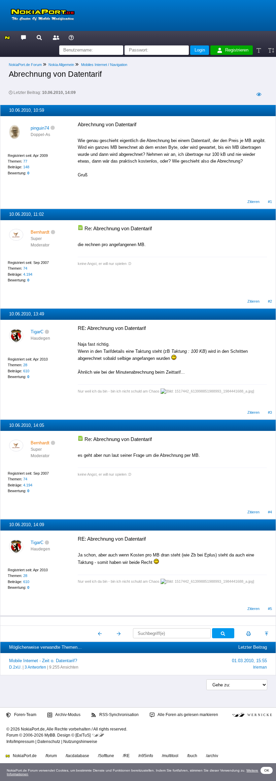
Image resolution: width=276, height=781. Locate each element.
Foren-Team (24, 715)
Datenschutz (48, 742)
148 (26, 167)
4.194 (27, 274)
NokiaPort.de (24, 756)
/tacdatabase (77, 756)
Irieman (260, 667)
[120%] (271, 50)
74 (25, 268)
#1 (270, 202)
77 (25, 161)
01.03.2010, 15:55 (249, 660)
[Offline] (52, 128)
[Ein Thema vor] (118, 633)
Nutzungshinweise (80, 742)
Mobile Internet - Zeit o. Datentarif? (43, 660)
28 (25, 365)
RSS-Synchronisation (118, 715)
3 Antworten (35, 667)
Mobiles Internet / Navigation (104, 65)
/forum (51, 756)
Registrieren (236, 50)
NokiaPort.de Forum (25, 65)
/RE (126, 756)
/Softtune (106, 756)
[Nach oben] (267, 633)
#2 (270, 301)
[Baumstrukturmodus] (258, 94)
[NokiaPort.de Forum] (23, 37)
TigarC (37, 331)
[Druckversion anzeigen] (248, 633)
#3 (270, 412)
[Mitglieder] (55, 37)
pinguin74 (40, 128)
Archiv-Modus (67, 715)
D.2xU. (15, 667)
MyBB (49, 735)
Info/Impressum (20, 742)
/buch (192, 756)
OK (266, 770)
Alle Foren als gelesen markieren (187, 715)
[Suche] (39, 37)
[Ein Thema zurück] (100, 633)
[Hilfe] (71, 37)
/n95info (145, 756)
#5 (270, 609)
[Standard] (259, 50)
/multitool (170, 756)
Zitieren (253, 202)
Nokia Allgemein (61, 65)
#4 (270, 512)
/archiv (212, 756)
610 (26, 371)
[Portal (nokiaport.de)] (7, 37)
